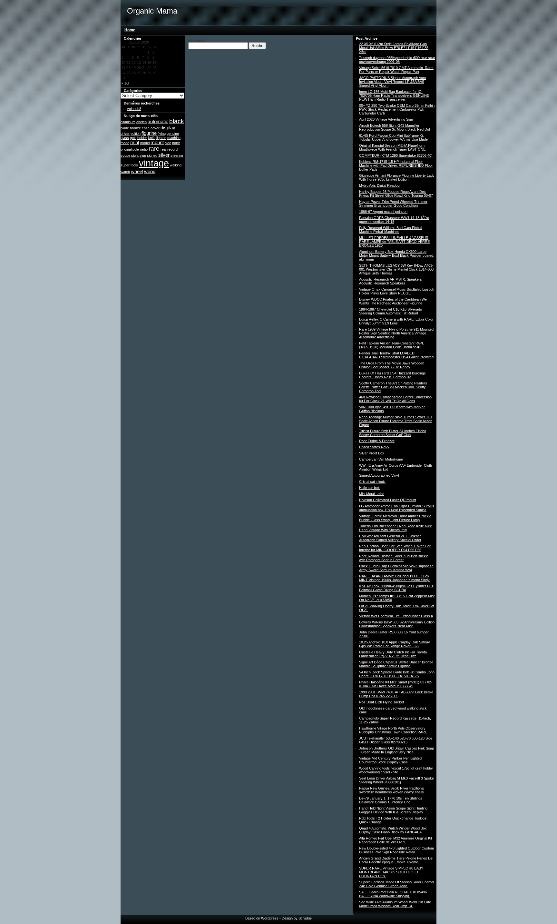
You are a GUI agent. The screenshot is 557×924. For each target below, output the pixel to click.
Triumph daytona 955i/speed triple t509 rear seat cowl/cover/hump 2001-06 (397, 60)
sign (143, 155)
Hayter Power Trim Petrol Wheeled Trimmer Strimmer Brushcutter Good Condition (393, 203)
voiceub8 (134, 109)
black (176, 121)
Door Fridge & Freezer (377, 441)
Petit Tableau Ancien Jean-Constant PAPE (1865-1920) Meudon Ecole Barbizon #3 (391, 345)
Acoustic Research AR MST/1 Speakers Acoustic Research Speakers (390, 281)
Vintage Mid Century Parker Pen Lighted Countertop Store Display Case (390, 760)
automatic (158, 121)
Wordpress (269, 918)
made (125, 143)
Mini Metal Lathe (371, 494)
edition (136, 133)
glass (125, 138)
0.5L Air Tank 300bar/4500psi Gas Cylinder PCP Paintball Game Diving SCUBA (396, 588)
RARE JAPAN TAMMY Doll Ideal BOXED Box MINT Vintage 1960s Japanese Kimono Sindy (394, 578)
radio (144, 149)
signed (152, 155)
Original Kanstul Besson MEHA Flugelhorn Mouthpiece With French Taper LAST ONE (392, 147)
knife (151, 138)
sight (135, 155)
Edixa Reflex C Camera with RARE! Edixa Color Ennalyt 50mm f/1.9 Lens (396, 321)
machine (174, 138)
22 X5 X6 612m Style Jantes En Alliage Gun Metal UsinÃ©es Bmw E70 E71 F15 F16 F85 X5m (393, 48)
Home (129, 30)
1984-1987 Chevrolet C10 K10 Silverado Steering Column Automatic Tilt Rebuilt (390, 311)
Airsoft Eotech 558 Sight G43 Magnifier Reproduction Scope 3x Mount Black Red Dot (394, 127)
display (168, 127)
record (172, 149)
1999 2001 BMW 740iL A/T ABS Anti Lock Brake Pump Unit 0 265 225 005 (396, 694)
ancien (141, 122)
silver (164, 155)
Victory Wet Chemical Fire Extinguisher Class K (396, 616)
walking (175, 165)
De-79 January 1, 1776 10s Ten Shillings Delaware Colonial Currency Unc (390, 800)
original (126, 149)
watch (125, 172)
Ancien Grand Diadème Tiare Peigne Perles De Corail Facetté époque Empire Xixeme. (396, 860)
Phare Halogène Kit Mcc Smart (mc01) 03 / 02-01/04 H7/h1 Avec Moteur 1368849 (395, 684)
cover (155, 128)
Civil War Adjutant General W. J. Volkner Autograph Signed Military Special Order (390, 538)
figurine (149, 133)
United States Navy (374, 447)
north (176, 143)
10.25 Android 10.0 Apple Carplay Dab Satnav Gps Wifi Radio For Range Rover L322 (394, 644)
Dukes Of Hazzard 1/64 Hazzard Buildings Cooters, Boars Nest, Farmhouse (392, 375)
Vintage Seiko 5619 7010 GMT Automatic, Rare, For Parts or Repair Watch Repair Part (396, 70)
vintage (154, 163)
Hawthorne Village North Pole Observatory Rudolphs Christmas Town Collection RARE (393, 730)
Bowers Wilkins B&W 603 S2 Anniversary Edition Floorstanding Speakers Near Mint (397, 624)
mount (157, 142)
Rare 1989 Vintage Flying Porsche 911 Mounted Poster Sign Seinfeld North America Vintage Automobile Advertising (396, 333)
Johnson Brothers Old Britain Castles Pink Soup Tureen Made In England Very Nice (396, 750)
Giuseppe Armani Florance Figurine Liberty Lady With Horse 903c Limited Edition (397, 177)
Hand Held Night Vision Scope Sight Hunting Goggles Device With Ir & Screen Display (393, 810)
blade (125, 128)
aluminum (128, 122)
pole (135, 149)
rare (154, 148)
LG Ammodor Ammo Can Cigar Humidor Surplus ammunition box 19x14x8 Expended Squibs (396, 508)
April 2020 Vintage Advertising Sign (386, 119)
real (163, 149)
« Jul (125, 83)
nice (168, 143)
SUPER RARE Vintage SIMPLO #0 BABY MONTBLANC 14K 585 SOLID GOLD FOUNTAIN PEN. (391, 872)
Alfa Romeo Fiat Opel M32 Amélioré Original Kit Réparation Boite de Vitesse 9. (395, 840)
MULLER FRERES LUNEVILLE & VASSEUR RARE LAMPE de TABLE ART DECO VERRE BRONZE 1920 (394, 241)
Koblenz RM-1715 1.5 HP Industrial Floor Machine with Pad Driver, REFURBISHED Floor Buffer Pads (396, 165)
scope (125, 155)
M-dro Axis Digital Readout (379, 185)
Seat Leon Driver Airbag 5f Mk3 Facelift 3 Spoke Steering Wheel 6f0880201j (396, 780)
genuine (173, 133)
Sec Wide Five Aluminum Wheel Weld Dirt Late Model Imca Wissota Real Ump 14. (395, 904)
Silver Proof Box (371, 453)
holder (142, 138)
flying (162, 133)
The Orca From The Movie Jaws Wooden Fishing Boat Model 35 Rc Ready (391, 365)
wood (149, 171)
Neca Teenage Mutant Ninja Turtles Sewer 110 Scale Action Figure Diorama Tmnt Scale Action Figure (395, 421)
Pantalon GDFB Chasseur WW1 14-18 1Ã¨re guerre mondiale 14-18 (394, 220)
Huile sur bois (369, 488)
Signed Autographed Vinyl (379, 475)
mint (134, 142)
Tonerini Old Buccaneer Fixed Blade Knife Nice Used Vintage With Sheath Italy (395, 528)
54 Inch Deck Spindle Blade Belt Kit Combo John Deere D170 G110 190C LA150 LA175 (397, 674)
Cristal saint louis (372, 481)
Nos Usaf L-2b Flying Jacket (381, 702)
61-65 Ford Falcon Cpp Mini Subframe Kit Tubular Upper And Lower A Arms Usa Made (393, 137)
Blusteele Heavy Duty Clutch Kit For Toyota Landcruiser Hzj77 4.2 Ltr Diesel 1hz (393, 654)
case (146, 128)
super (125, 165)
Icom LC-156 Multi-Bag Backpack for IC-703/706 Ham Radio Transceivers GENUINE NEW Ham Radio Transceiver (394, 95)
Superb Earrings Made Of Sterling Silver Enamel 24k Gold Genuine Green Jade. (396, 884)
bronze (135, 128)
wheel (137, 171)
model (145, 143)
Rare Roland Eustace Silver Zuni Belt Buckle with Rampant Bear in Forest (393, 558)
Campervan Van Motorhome (381, 459)
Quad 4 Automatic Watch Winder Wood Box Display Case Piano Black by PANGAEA (393, 830)
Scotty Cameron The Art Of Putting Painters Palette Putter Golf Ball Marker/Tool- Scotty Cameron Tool (393, 387)
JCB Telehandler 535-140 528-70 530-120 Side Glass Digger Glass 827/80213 (395, 740)
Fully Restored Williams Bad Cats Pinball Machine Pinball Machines (390, 229)
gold (133, 138)
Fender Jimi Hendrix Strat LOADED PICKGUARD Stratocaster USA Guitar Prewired (396, 355)
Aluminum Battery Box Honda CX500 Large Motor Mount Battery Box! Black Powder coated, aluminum (396, 255)
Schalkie (305, 918)
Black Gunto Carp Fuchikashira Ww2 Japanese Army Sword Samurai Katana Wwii (396, 568)
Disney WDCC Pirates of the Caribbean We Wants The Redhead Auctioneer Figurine (393, 301)
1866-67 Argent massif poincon (383, 212)
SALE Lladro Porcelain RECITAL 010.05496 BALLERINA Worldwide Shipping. (393, 894)
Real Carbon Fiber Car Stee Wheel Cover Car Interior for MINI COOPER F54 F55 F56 (395, 548)
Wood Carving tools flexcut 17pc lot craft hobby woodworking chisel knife (396, 770)
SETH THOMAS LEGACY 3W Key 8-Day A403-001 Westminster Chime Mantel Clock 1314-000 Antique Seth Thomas (396, 269)
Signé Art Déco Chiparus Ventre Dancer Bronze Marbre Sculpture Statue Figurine (396, 664)
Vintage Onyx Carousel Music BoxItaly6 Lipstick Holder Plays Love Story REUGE (396, 291)
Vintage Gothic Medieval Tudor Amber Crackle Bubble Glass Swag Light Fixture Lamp (395, 518)
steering (177, 155)
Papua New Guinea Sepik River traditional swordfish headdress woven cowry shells (391, 790)
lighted (161, 138)
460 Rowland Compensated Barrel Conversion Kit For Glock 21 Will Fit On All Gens (395, 399)
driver (125, 133)
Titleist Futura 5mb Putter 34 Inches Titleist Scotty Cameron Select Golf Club (392, 433)
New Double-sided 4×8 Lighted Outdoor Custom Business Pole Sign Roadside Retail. (396, 850)
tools (134, 165)
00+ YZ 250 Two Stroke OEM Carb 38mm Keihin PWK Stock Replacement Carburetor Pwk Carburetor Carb (397, 109)
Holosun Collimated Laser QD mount (387, 500)
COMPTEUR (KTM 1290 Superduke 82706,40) (396, 155)
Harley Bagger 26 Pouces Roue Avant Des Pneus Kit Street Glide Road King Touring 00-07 (396, 193)
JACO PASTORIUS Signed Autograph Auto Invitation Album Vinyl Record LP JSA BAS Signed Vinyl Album (392, 81)
